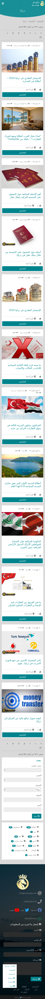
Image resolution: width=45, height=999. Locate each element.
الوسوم (38, 785)
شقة (32, 836)
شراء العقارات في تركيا (21, 45)
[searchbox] (28, 789)
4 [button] (13, 33)
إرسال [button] (35, 979)
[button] (7, 33)
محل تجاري (17, 841)
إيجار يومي (31, 855)
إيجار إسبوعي (18, 850)
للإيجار (34, 850)
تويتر (23, 910)
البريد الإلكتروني (32, 950)
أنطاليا (32, 827)
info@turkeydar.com (28, 893)
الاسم (36, 930)
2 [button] (24, 33)
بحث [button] (35, 816)
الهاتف (36, 940)
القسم (38, 775)
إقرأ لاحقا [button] (30, 89)
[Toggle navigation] (3, 3)
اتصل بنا (24, 992)
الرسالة (36, 960)
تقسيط (17, 845)
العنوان (38, 795)
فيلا (18, 836)
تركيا (26, 277)
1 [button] (41, 33)
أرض (33, 841)
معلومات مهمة (24, 161)
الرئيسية (40, 21)
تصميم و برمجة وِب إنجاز (22, 997)
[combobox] (22, 789)
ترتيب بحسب (36, 766)
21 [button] (40, 37)
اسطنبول (15, 827)
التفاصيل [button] (22, 94)
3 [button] (18, 33)
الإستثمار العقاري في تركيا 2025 (25, 310)
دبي (34, 832)
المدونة (31, 21)
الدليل (27, 989)
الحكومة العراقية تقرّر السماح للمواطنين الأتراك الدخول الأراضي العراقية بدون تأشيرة (24, 544)
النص (39, 805)
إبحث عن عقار (9, 966)
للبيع (33, 845)
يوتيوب (12, 910)
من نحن (16, 989)
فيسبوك (34, 910)
